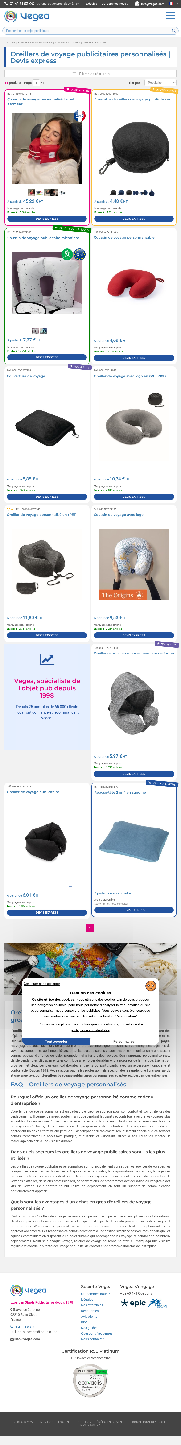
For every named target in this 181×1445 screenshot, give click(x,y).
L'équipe (91, 3)
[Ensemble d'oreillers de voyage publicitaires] (134, 148)
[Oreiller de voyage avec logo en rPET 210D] (134, 425)
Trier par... (135, 82)
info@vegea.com (152, 4)
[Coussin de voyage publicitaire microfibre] (47, 287)
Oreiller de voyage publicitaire (33, 792)
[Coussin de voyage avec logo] (134, 564)
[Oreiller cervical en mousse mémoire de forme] (134, 703)
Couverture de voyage (26, 376)
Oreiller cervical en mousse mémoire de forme (134, 653)
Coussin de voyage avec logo (119, 515)
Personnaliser (124, 1041)
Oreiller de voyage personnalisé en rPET (41, 515)
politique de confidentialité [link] (90, 1030)
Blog (84, 1322)
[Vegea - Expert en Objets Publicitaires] (26, 21)
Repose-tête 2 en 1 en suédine (120, 792)
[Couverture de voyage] (47, 425)
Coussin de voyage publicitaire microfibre (43, 238)
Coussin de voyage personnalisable (124, 237)
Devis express (47, 218)
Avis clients (89, 1316)
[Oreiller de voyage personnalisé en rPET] (47, 564)
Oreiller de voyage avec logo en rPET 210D (130, 376)
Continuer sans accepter (42, 983)
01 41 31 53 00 (24, 1327)
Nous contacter (92, 1339)
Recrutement (90, 1311)
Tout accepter (56, 1041)
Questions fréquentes (96, 1333)
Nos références (92, 1305)
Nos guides (89, 1328)
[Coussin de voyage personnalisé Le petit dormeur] (47, 148)
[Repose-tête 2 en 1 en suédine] (134, 842)
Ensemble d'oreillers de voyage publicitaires (132, 99)
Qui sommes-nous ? (115, 3)
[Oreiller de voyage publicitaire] (47, 842)
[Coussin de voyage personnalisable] (134, 287)
